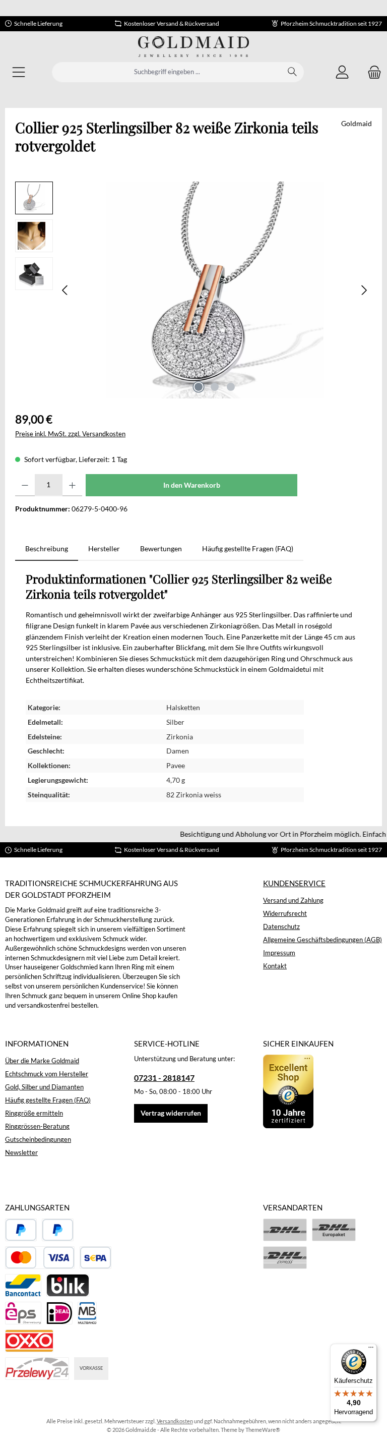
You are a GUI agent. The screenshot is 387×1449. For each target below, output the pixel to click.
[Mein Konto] (342, 72)
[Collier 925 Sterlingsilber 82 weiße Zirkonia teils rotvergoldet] (214, 290)
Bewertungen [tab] (161, 548)
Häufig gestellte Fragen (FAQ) (48, 1100)
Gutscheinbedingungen (38, 1139)
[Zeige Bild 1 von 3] (199, 387)
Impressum (279, 953)
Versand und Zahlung (293, 900)
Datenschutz (281, 927)
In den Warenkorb (191, 485)
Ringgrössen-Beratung (37, 1126)
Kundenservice (294, 883)
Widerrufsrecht (285, 913)
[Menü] (18, 72)
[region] (193, 290)
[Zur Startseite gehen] (193, 46)
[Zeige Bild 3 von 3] (231, 387)
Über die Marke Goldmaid (42, 1061)
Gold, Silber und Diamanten (44, 1087)
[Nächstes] (363, 290)
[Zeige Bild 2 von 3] (215, 387)
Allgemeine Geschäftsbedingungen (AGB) (322, 940)
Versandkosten (175, 1421)
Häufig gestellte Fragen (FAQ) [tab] (247, 548)
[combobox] (167, 72)
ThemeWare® (262, 1429)
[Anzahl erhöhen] (72, 485)
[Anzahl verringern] (25, 485)
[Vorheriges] (65, 290)
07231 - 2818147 (164, 1077)
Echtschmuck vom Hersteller (46, 1074)
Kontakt (275, 966)
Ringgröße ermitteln (34, 1113)
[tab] (46, 549)
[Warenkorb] (371, 72)
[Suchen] (292, 72)
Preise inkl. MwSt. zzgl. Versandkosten (70, 434)
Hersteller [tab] (104, 548)
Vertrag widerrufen (171, 1113)
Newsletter (21, 1152)
